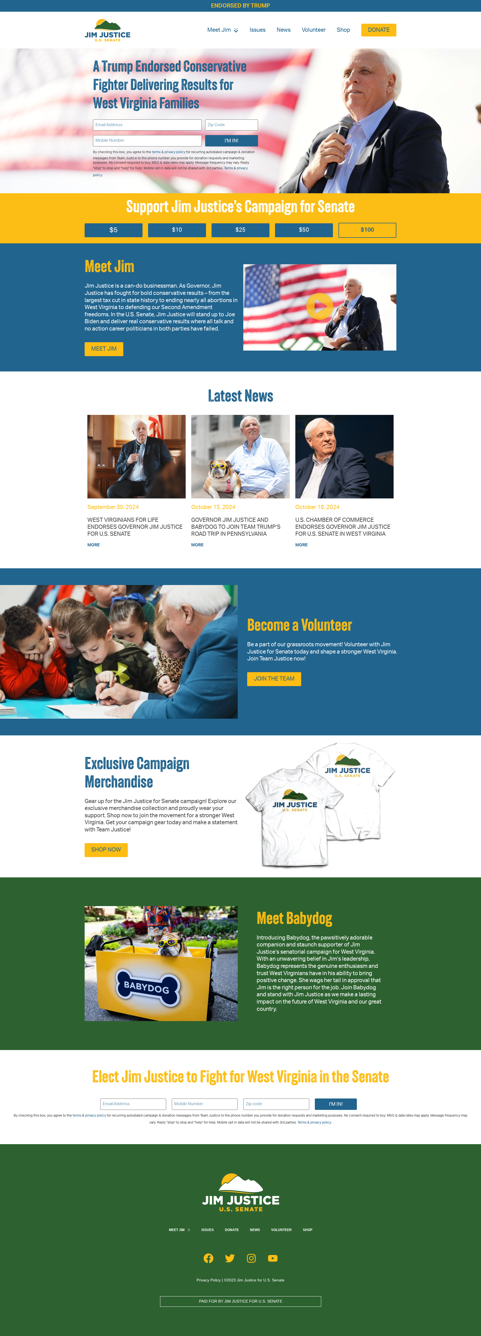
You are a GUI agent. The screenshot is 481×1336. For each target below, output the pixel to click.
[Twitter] (230, 1258)
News (284, 30)
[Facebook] (208, 1258)
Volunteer (314, 30)
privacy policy (175, 152)
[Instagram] (251, 1258)
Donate (232, 1230)
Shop (343, 30)
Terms (228, 168)
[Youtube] (273, 1258)
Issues (258, 30)
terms (156, 152)
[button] (320, 307)
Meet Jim (219, 30)
